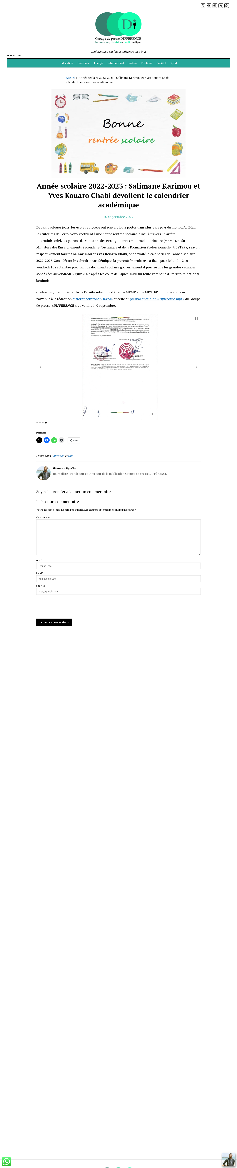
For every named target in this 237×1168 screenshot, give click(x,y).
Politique (146, 63)
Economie (83, 63)
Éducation (58, 456)
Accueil (71, 78)
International (116, 63)
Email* (39, 573)
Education (67, 63)
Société (161, 63)
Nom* (39, 560)
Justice (132, 63)
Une (70, 456)
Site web (40, 585)
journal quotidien (157, 299)
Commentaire (43, 517)
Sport (174, 63)
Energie (98, 63)
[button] (40, 367)
